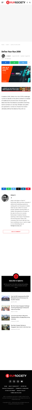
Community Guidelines (22, 388)
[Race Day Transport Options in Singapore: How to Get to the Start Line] (5, 327)
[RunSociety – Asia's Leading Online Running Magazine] (15, 2)
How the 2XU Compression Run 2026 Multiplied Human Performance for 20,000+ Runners (20, 298)
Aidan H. (9, 56)
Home (5, 386)
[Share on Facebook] (5, 62)
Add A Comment (16, 231)
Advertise (23, 386)
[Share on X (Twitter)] (23, 62)
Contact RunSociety (8, 388)
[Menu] (2, 2)
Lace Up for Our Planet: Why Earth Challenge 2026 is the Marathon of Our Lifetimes (20, 317)
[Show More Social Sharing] (29, 62)
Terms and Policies (16, 392)
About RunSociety (14, 386)
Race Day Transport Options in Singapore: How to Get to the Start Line (21, 326)
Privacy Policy (21, 390)
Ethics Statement (10, 390)
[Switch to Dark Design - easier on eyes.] (27, 2)
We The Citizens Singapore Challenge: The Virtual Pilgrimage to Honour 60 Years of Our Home (20, 307)
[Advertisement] (16, 23)
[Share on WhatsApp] (14, 62)
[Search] (30, 2)
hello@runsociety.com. (16, 225)
